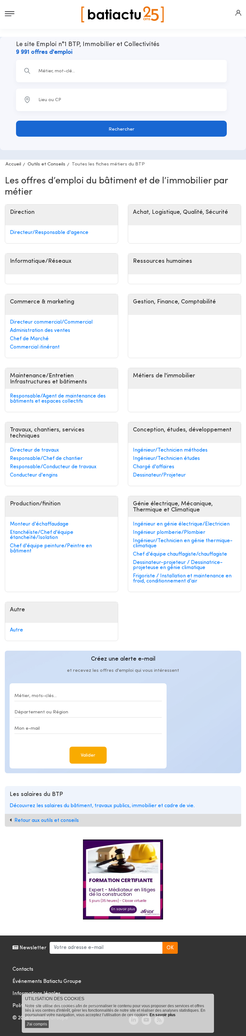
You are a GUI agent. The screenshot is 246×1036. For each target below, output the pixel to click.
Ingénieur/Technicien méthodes (170, 450)
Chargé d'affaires (153, 467)
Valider (88, 755)
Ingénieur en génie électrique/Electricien (181, 524)
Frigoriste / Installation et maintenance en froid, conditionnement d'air (182, 579)
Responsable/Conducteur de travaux (53, 467)
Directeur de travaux (34, 450)
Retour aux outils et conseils (46, 820)
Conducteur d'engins (34, 475)
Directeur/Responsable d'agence (49, 232)
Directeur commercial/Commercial (51, 322)
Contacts (22, 969)
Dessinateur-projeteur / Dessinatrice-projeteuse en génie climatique (178, 565)
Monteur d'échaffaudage (39, 524)
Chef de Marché (29, 338)
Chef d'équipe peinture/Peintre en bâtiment (51, 548)
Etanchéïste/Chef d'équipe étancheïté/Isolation (41, 535)
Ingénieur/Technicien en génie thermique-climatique (183, 543)
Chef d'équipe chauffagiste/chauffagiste (180, 554)
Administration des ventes (40, 330)
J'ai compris (37, 1024)
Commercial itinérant (35, 347)
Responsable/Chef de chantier (46, 458)
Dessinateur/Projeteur (159, 475)
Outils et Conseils (46, 164)
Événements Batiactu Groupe (46, 981)
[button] (238, 13)
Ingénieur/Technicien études (166, 458)
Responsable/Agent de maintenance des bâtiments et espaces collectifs (58, 399)
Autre (16, 630)
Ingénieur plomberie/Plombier (169, 532)
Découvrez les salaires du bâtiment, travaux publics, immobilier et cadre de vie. (102, 805)
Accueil (13, 164)
